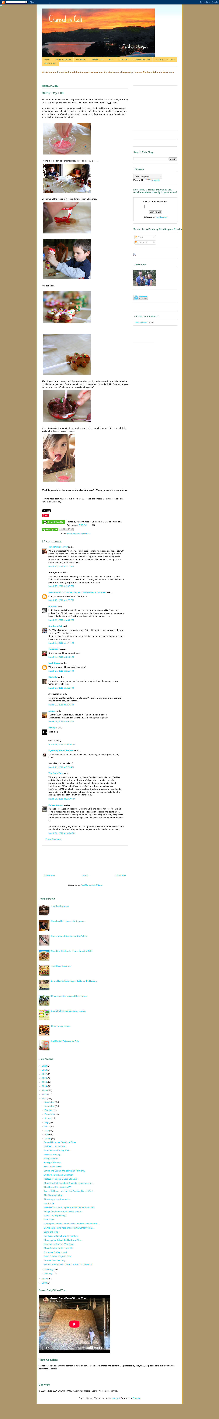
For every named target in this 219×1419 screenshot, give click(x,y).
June (47, 1126)
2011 (44, 1098)
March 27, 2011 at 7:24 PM (61, 705)
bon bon (52, 606)
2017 (44, 1074)
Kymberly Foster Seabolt (60, 750)
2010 (44, 1278)
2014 (44, 1086)
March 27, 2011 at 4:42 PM (61, 620)
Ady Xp (52, 728)
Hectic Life (49, 1203)
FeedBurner (161, 217)
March (48, 1138)
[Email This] (60, 529)
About (111, 59)
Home (46, 59)
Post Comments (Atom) (91, 885)
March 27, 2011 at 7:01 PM (61, 688)
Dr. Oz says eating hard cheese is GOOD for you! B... (69, 1228)
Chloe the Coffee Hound (55, 1252)
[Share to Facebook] (69, 529)
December (50, 1102)
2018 (44, 1070)
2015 (44, 1082)
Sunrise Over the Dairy (54, 1260)
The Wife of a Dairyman (141, 322)
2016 (44, 1078)
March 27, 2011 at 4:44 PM (61, 643)
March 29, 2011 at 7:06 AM (61, 767)
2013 (44, 1090)
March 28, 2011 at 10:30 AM (61, 744)
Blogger (136, 1398)
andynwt (116, 1398)
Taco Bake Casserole (61, 966)
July (47, 1122)
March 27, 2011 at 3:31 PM (61, 566)
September (50, 1114)
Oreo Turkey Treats (60, 1026)
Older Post (121, 875)
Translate (155, 180)
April (47, 1134)
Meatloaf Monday (52, 1154)
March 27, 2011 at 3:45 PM (61, 586)
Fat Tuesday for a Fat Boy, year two (61, 1236)
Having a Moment (52, 1162)
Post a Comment (53, 839)
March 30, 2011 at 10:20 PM (61, 833)
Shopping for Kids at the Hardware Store (63, 1240)
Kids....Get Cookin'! (53, 1166)
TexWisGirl (53, 649)
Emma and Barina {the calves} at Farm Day (64, 1171)
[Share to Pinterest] (72, 529)
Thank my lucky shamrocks (57, 1199)
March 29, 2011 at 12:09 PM (61, 799)
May (47, 1130)
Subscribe (123, 59)
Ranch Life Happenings (55, 1215)
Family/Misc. (81, 59)
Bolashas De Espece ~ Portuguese (67, 921)
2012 (44, 1094)
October (49, 1110)
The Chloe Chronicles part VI (57, 1187)
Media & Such (97, 59)
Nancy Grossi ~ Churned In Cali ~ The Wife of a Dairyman (77, 592)
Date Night (49, 1219)
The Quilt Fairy (55, 773)
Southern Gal (55, 626)
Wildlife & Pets (50, 64)
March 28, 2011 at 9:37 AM (61, 721)
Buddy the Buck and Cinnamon (58, 1175)
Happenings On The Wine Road (59, 1244)
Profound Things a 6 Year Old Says (60, 1179)
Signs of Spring (51, 1232)
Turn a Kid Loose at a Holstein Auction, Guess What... (69, 1191)
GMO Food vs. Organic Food (57, 1256)
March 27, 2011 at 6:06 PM (61, 657)
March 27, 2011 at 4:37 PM (61, 600)
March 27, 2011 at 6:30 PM (61, 671)
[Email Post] (93, 525)
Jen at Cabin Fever (57, 547)
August (48, 1118)
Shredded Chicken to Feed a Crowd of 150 (71, 951)
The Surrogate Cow (53, 1195)
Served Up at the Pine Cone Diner (60, 1142)
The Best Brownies (60, 906)
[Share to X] (66, 529)
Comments (142, 242)
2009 (44, 1283)
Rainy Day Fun (51, 1158)
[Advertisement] (84, 858)
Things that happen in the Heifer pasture (63, 1211)
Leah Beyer (54, 663)
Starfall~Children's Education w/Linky (68, 1011)
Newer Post (49, 875)
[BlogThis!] (63, 529)
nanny (51, 711)
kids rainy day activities (77, 533)
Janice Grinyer (55, 805)
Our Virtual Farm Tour (141, 59)
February (49, 1269)
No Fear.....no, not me (54, 1146)
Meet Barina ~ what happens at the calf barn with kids (69, 1207)
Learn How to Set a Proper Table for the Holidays (74, 981)
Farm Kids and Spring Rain (56, 1150)
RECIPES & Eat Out (63, 59)
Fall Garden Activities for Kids (65, 1041)
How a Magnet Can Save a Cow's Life (69, 936)
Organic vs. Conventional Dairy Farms (69, 996)
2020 (44, 1066)
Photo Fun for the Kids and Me (58, 1248)
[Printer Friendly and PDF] (53, 522)
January (49, 1273)
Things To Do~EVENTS (164, 59)
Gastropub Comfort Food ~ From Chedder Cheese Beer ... (71, 1223)
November (50, 1106)
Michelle (52, 677)
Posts (140, 237)
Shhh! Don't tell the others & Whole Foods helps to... (68, 1183)
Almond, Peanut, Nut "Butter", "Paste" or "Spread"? (68, 1264)
